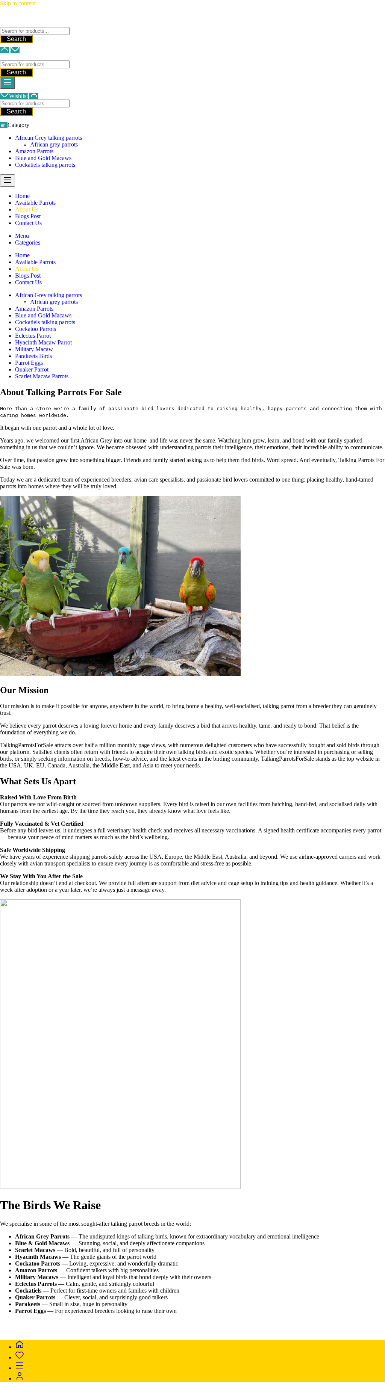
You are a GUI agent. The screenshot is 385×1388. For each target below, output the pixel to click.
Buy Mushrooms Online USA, (128, 1323)
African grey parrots (54, 144)
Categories (27, 242)
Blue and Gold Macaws (43, 158)
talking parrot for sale (64, 1330)
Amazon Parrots (34, 151)
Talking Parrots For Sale (29, 23)
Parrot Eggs (29, 362)
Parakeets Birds (33, 356)
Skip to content (18, 3)
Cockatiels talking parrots (45, 165)
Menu (22, 236)
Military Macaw (34, 349)
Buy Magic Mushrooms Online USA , (45, 1323)
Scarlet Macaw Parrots (41, 376)
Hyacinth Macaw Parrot (43, 342)
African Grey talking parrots (48, 137)
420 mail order (253, 1323)
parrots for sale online (300, 1323)
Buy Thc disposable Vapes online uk (210, 1330)
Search (16, 39)
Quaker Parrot (32, 369)
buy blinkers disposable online (128, 1330)
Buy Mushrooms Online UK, (200, 1323)
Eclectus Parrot (33, 335)
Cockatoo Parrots (35, 329)
